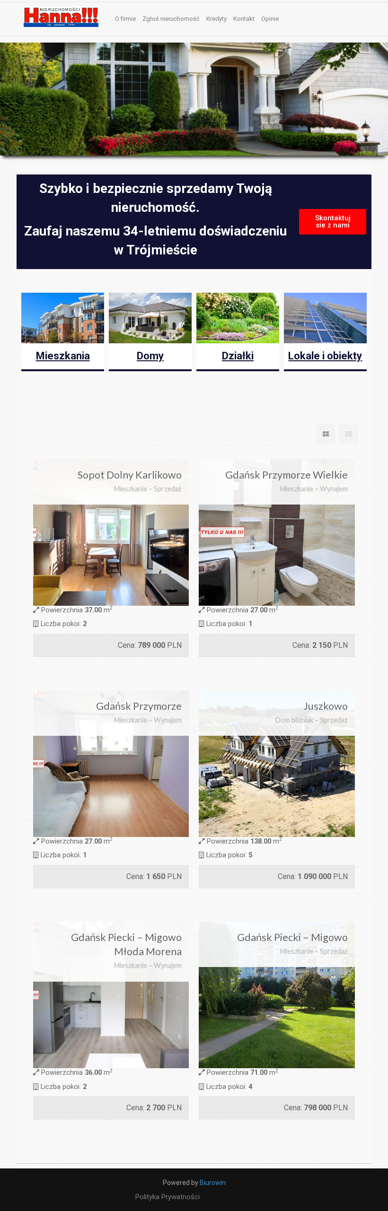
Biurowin (213, 1182)
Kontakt (244, 18)
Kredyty (216, 18)
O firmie (125, 18)
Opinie (270, 18)
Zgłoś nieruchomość (171, 18)
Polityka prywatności (167, 1197)
